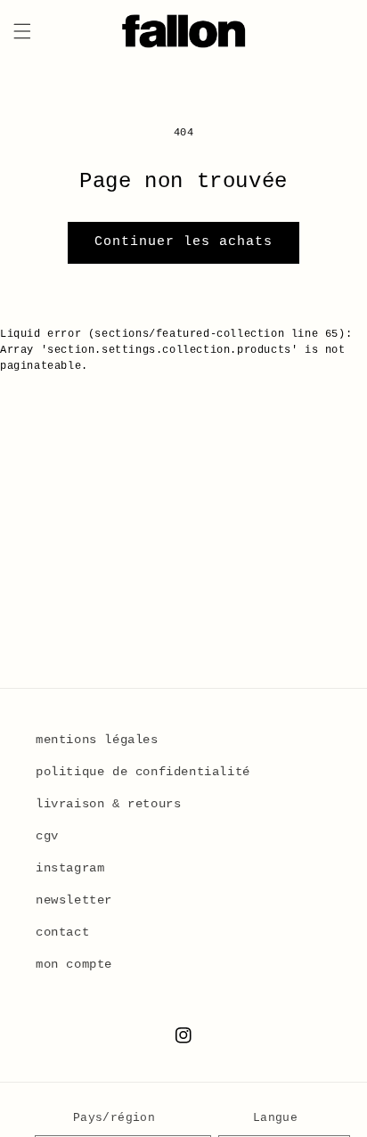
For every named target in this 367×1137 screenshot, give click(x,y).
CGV (47, 836)
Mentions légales (97, 739)
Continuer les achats (183, 241)
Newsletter (74, 900)
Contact (62, 932)
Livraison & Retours (108, 804)
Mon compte (74, 964)
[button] (22, 31)
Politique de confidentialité (143, 772)
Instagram (70, 868)
